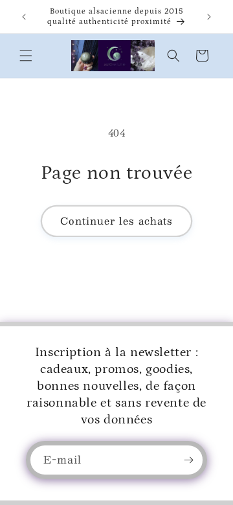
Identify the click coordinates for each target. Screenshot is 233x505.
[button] (26, 55)
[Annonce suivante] (209, 17)
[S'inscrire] (188, 460)
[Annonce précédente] (24, 17)
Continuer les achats (116, 220)
